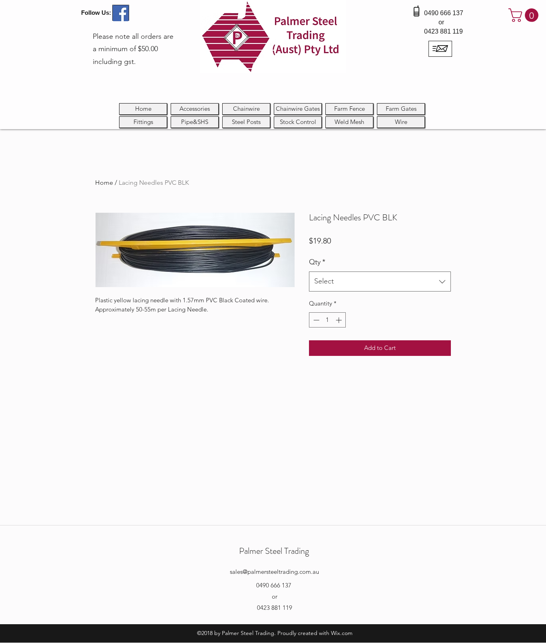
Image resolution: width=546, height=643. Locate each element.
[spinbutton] (327, 320)
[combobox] (380, 282)
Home (104, 182)
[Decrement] (315, 320)
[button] (525, 15)
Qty (317, 262)
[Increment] (339, 320)
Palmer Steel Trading (274, 551)
